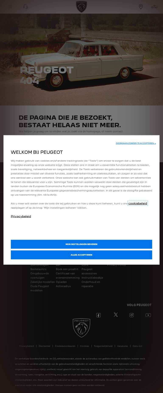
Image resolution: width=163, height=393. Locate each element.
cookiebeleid (137, 203)
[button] (136, 143)
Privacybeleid (21, 216)
